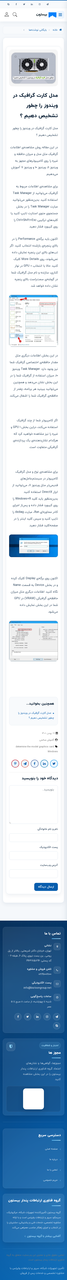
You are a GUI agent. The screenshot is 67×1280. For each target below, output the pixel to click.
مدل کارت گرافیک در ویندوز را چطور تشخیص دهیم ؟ (36, 715)
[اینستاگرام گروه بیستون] (39, 4)
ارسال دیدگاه (46, 887)
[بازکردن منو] (60, 15)
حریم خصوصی (50, 1180)
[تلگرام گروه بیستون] (47, 4)
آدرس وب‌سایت (49, 865)
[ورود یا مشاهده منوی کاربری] (7, 14)
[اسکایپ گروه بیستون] (8, 4)
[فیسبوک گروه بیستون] (16, 4)
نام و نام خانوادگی (47, 829)
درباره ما (54, 1159)
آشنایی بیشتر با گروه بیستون (44, 1236)
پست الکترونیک (48, 847)
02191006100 (45, 974)
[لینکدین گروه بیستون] (32, 4)
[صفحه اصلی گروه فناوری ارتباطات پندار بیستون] (46, 14)
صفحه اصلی (51, 1149)
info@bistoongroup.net (37, 988)
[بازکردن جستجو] (14, 14)
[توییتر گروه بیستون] (24, 4)
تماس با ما (52, 1170)
